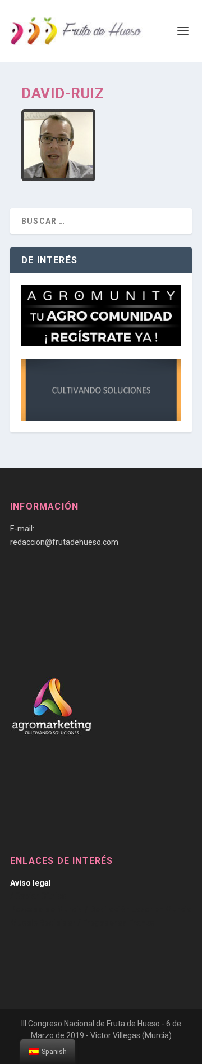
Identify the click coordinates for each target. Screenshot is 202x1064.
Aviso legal (30, 882)
